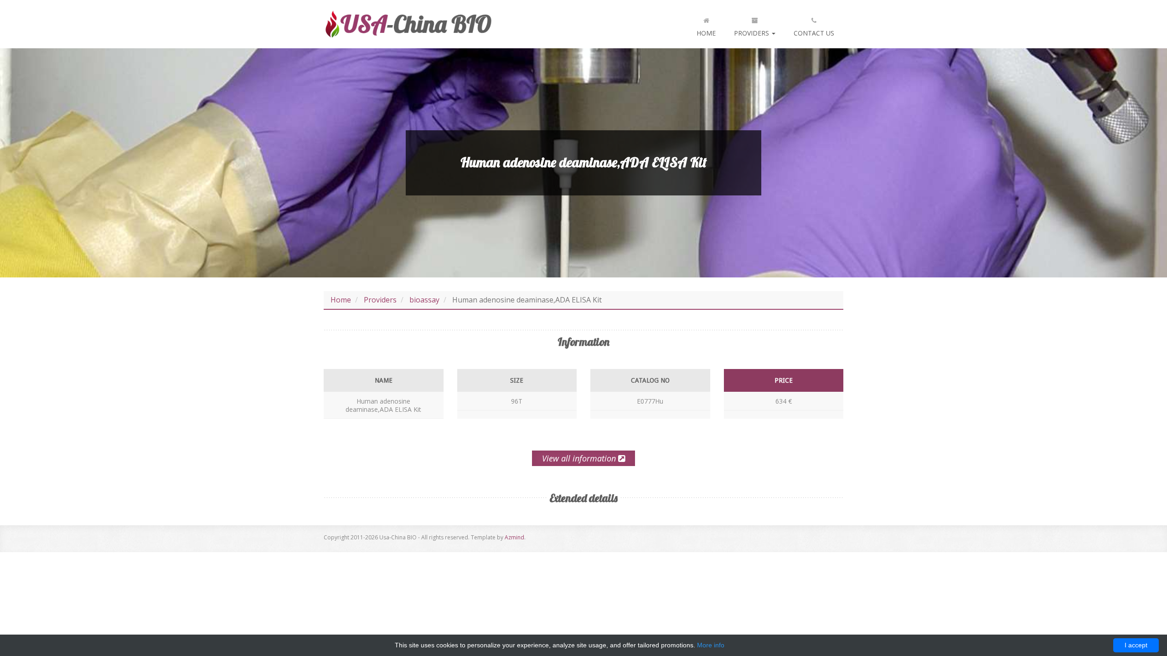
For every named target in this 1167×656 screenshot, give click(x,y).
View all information (580, 458)
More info (710, 645)
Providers (752, 33)
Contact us (814, 33)
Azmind (514, 537)
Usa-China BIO (408, 24)
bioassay (424, 300)
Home (706, 33)
